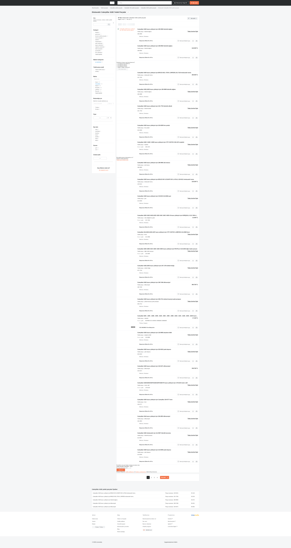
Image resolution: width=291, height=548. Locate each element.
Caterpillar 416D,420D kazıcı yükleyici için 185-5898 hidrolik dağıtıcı (156, 89)
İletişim (93, 524)
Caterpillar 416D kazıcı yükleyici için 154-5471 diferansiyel (153, 366)
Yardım (93, 521)
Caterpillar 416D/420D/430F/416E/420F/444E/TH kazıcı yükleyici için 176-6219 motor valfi (162, 383)
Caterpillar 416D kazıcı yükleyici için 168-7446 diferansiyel (153, 282)
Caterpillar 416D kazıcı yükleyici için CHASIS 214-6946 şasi (154, 196)
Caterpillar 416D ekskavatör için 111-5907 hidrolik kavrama (154, 433)
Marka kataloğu (121, 531)
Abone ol (121, 469)
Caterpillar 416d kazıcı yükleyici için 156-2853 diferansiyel (153, 416)
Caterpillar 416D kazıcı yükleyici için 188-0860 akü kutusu (153, 162)
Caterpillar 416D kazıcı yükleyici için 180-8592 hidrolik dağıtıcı (154, 46)
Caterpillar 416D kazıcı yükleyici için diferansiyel (104, 503)
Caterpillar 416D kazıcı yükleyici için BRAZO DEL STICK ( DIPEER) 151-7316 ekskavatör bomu (164, 72)
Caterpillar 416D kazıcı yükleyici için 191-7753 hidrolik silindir (154, 106)
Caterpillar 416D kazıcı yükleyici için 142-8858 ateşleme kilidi (154, 332)
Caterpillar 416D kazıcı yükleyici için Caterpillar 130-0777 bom (154, 399)
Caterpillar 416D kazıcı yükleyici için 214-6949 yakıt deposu (154, 449)
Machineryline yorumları (123, 526)
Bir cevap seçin (122, 69)
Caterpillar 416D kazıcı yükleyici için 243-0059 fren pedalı (153, 125)
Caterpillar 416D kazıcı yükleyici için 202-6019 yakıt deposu (154, 349)
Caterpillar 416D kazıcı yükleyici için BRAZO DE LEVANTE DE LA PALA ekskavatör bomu (114, 493)
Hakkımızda (95, 518)
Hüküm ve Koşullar (121, 518)
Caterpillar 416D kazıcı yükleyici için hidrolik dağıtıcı (105, 499)
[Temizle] (113, 22)
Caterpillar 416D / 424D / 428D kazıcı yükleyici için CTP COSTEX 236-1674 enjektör (160, 142)
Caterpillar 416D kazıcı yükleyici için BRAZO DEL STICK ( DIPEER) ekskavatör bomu (113, 496)
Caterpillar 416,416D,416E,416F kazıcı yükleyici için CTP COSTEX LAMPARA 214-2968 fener (163, 232)
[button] (193, 40)
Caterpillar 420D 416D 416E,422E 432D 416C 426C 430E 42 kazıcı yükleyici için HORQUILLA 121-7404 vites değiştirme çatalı (172, 215)
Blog (118, 529)
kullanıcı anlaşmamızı (141, 471)
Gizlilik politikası (121, 521)
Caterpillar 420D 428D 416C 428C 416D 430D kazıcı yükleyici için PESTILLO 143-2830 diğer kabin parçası (167, 249)
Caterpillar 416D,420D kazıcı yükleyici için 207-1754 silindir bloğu (155, 265)
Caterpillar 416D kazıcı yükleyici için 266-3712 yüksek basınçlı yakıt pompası (159, 299)
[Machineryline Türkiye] (100, 2)
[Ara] (119, 3)
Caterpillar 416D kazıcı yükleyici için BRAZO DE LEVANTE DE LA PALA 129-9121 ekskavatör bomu (165, 179)
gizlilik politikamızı (129, 471)
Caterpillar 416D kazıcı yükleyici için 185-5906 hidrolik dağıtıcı (154, 29)
